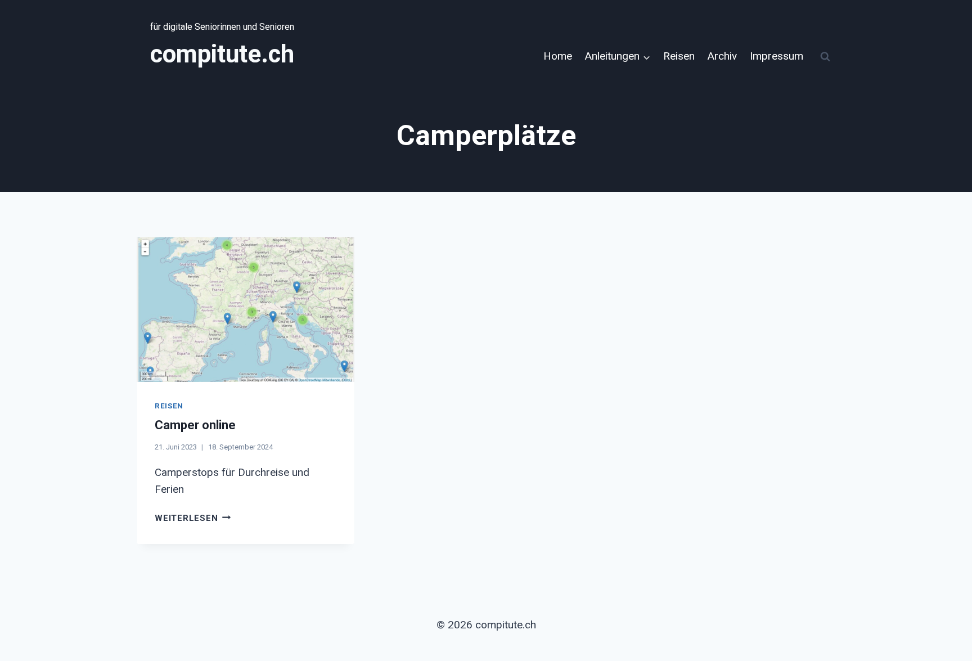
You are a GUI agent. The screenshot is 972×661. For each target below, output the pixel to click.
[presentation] (245, 309)
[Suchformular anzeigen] (825, 57)
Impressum (776, 56)
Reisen (679, 56)
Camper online (195, 425)
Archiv (722, 56)
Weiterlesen (193, 518)
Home (557, 56)
